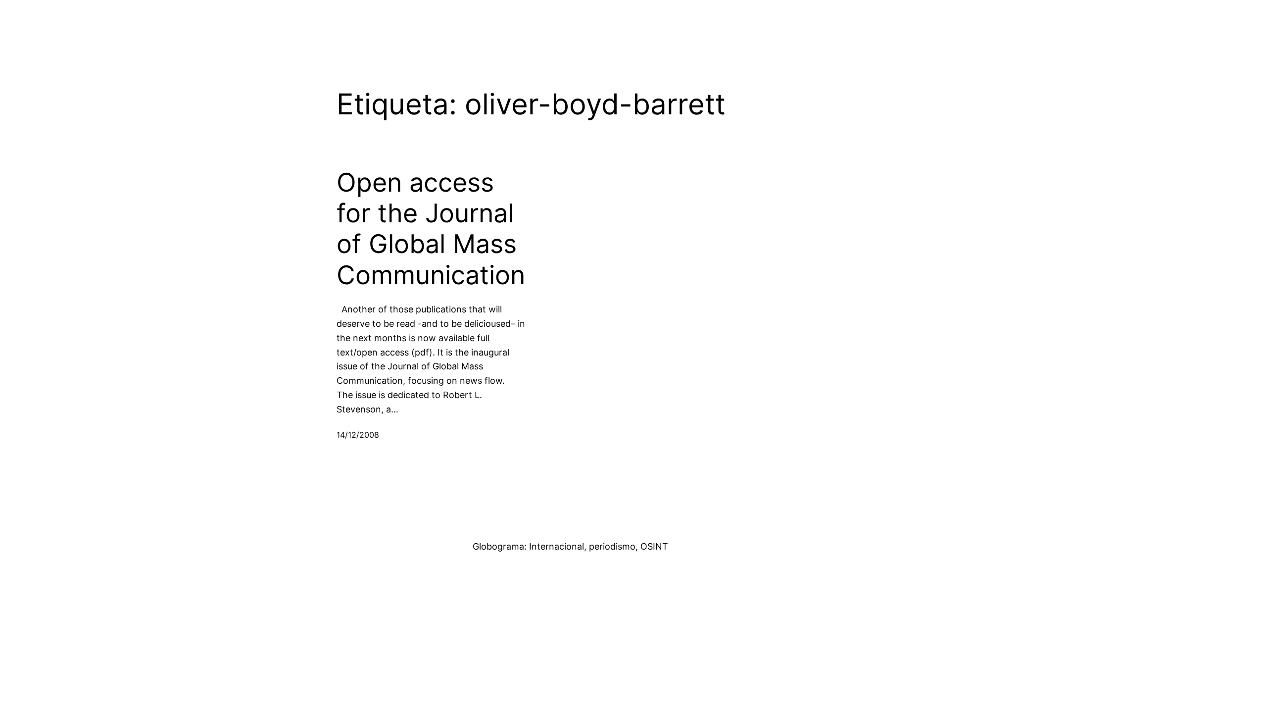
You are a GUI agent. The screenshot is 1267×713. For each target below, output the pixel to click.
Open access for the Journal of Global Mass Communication (431, 229)
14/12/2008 (358, 435)
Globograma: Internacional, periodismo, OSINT (570, 546)
